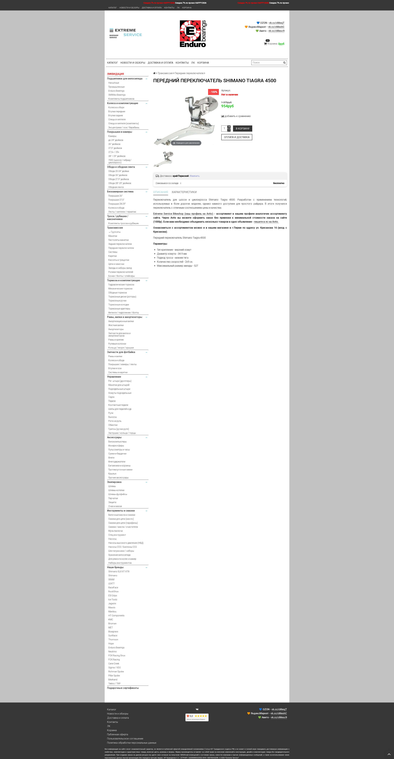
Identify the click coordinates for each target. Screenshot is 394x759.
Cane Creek (113, 663)
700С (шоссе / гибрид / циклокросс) (119, 161)
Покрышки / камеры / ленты (122, 364)
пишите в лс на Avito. (266, 221)
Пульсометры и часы (119, 449)
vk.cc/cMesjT (276, 22)
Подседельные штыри (119, 389)
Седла (111, 397)
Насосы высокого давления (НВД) (125, 543)
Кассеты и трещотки (118, 260)
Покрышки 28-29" (117, 204)
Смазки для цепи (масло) (121, 519)
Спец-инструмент (117, 535)
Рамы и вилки (115, 356)
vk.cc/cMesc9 (276, 30)
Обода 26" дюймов (117, 175)
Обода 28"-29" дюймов (119, 183)
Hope (111, 643)
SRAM (111, 579)
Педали (112, 401)
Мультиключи (115, 531)
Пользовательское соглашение (125, 738)
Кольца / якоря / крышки (121, 347)
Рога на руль (114, 421)
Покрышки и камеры (119, 131)
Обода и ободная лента (121, 166)
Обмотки (112, 425)
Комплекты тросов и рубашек (123, 223)
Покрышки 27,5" (116, 200)
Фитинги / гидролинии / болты (123, 312)
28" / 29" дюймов (116, 156)
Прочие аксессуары (118, 477)
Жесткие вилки (116, 325)
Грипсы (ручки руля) (118, 429)
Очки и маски (115, 506)
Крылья (112, 473)
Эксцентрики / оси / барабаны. (124, 127)
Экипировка (114, 482)
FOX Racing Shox (116, 655)
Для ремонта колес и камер (122, 559)
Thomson (113, 639)
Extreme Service (232, 758)
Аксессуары (114, 437)
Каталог (113, 7)
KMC (110, 619)
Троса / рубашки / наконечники (117, 218)
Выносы (112, 417)
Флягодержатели (116, 461)
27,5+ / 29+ (113, 152)
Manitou (112, 611)
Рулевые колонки (117, 343)
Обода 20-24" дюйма (118, 171)
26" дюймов (114, 144)
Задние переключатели (120, 244)
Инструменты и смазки (121, 510)
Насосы (112, 539)
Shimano (112, 575)
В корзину (242, 128)
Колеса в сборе (116, 107)
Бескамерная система (120, 191)
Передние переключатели (121, 248)
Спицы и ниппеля (117, 119)
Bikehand (112, 679)
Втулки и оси (114, 368)
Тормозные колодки (118, 304)
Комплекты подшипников (121, 99)
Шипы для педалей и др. (120, 409)
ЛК (178, 7)
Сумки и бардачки (117, 453)
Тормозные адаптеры (119, 308)
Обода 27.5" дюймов (118, 179)
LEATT (111, 583)
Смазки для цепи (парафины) (123, 523)
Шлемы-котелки (116, 490)
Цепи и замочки (116, 264)
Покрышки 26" (115, 196)
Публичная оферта (117, 734)
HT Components (116, 615)
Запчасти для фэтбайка (121, 352)
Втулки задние (115, 115)
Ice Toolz (112, 599)
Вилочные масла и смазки (121, 515)
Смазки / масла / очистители (123, 527)
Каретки (112, 256)
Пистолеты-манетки (118, 240)
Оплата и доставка (236, 137)
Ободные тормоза (117, 292)
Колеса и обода (116, 208)
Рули (110, 413)
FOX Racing (114, 659)
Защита (112, 502)
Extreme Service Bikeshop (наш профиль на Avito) (183, 213)
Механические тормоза (120, 288)
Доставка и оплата (152, 7)
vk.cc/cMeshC (276, 26)
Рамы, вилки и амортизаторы (124, 317)
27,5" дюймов (115, 148)
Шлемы (112, 486)
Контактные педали (118, 405)
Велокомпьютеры (117, 441)
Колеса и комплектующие (122, 103)
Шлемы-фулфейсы (117, 494)
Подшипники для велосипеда (124, 78)
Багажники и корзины (119, 465)
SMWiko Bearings (117, 95)
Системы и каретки (117, 372)
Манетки (112, 236)
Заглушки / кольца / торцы (122, 433)
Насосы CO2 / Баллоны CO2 (122, 547)
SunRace (112, 635)
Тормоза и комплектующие (123, 280)
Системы (112, 252)
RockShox (113, 591)
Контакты (169, 7)
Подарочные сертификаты (123, 688)
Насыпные (113, 83)
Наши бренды (115, 567)
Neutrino (112, 651)
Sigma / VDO (114, 667)
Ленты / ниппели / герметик (122, 212)
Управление (114, 376)
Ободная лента (116, 187)
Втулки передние (116, 111)
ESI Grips (112, 595)
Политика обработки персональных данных (131, 742)
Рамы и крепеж (116, 339)
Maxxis (111, 607)
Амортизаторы (116, 329)
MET (110, 627)
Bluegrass (113, 631)
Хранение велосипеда (119, 555)
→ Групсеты (114, 232)
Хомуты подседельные (119, 393)
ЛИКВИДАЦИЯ (115, 73)
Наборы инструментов (120, 563)
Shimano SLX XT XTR (118, 571)
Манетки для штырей (118, 385)
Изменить (195, 176)
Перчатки (113, 498)
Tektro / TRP (114, 683)
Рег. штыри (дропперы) (119, 381)
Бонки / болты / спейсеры (121, 276)
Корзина (186, 7)
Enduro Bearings (116, 91)
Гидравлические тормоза (121, 284)
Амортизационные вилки (121, 321)
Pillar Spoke (114, 675)
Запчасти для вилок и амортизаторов (119, 334)
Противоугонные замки (120, 469)
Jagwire (112, 603)
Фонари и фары (116, 445)
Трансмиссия (115, 227)
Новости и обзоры (129, 7)
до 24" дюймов (115, 140)
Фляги (111, 457)
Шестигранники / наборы (121, 551)
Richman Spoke (116, 671)
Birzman (112, 623)
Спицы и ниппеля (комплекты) (123, 123)
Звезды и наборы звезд (120, 268)
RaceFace (113, 587)
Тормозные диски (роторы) (122, 296)
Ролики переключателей (120, 272)
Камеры (112, 136)
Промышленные (116, 87)
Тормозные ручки (117, 300)
